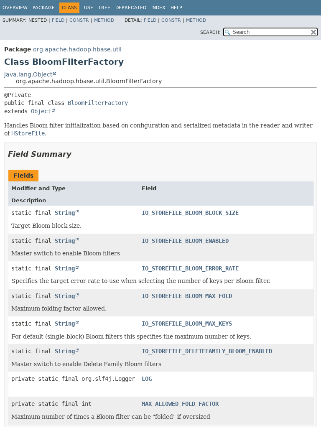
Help (176, 7)
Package (44, 7)
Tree (104, 7)
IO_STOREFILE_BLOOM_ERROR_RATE (190, 268)
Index (158, 7)
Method (104, 20)
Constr (79, 20)
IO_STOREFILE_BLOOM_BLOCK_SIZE (190, 212)
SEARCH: (210, 32)
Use (88, 7)
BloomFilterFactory (98, 102)
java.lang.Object (28, 74)
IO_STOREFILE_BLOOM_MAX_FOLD (187, 296)
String (65, 212)
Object (41, 111)
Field (58, 20)
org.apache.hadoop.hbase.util (77, 49)
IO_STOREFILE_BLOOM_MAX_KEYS (187, 323)
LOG (147, 378)
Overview (15, 7)
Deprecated (130, 7)
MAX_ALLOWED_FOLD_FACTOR (180, 403)
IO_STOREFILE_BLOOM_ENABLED (185, 240)
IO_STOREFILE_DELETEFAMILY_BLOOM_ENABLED (207, 351)
